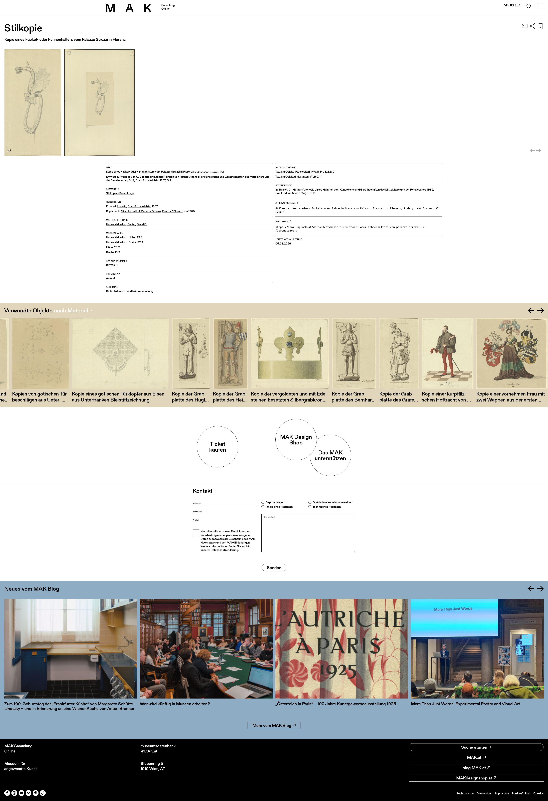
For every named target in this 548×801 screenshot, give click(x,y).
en (512, 5)
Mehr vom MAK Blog (271, 725)
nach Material (71, 310)
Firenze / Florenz (172, 211)
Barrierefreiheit (521, 793)
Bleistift (142, 224)
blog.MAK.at (474, 768)
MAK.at (474, 757)
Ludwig (121, 206)
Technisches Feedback (327, 506)
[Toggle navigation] (540, 7)
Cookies (538, 793)
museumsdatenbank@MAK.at (158, 748)
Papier (131, 224)
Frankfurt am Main (139, 206)
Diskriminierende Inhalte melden (332, 502)
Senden (274, 567)
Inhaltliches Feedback (279, 506)
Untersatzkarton (116, 224)
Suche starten (474, 747)
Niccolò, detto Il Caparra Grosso (141, 211)
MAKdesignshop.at (474, 778)
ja (518, 5)
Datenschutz (484, 793)
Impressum (502, 793)
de (505, 5)
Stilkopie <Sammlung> (120, 193)
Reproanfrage (274, 502)
